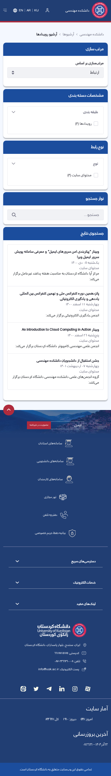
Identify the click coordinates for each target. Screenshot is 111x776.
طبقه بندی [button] (90, 112)
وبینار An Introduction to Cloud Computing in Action (60, 329)
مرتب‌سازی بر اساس (90, 63)
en (21, 10)
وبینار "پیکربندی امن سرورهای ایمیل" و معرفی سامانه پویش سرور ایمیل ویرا (57, 254)
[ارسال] (14, 215)
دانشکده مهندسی (77, 10)
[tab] (55, 112)
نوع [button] (95, 164)
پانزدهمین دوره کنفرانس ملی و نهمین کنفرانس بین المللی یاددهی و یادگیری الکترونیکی (59, 296)
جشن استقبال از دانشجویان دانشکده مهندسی (68, 360)
